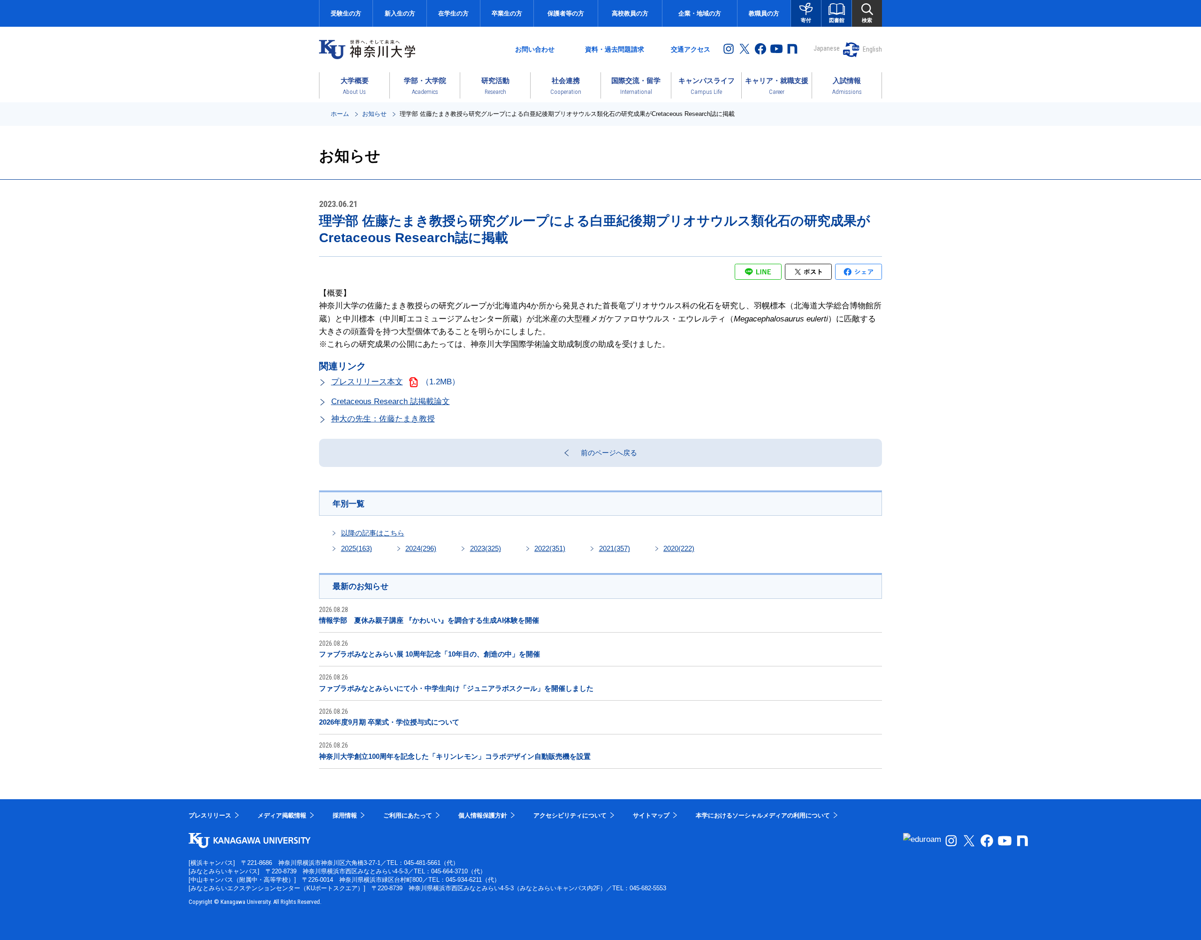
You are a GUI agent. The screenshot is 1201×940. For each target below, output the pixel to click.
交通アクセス (690, 49)
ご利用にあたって (407, 815)
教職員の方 (764, 13)
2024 (420, 548)
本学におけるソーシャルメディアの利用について (763, 815)
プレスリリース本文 (367, 381)
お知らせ (374, 113)
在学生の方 (453, 13)
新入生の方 (400, 13)
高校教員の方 (630, 13)
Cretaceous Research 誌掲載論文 (390, 401)
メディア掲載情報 (282, 815)
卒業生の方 (507, 13)
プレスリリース (210, 815)
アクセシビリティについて (570, 815)
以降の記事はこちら (372, 533)
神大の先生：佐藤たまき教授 (383, 418)
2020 (678, 548)
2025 (356, 548)
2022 (549, 548)
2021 (614, 548)
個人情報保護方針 (482, 815)
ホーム (340, 113)
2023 (485, 548)
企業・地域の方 (699, 13)
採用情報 (345, 815)
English (872, 49)
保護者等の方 (565, 13)
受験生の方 (346, 13)
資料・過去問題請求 (614, 49)
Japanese (826, 48)
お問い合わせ (535, 49)
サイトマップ (651, 815)
